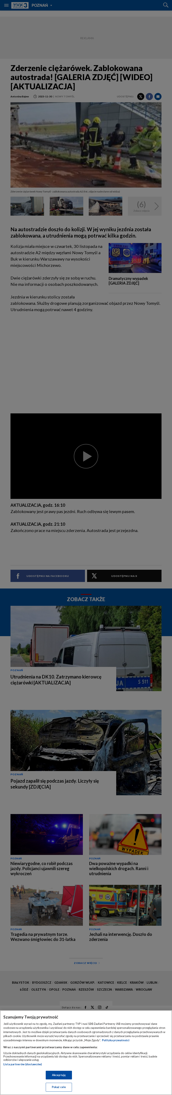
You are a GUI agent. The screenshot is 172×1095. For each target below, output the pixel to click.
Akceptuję (59, 1075)
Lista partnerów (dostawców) (22, 1064)
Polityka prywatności (115, 1040)
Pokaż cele (59, 1087)
